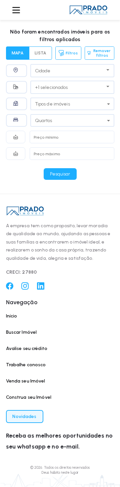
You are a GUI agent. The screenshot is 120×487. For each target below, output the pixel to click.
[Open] (108, 70)
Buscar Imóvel (21, 332)
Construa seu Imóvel (29, 397)
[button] (88, 10)
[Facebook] (9, 288)
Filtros (72, 53)
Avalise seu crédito (27, 348)
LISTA (40, 53)
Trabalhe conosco (26, 365)
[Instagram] (25, 288)
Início (11, 316)
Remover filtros (102, 53)
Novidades (24, 416)
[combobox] (67, 69)
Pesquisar (60, 174)
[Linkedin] (40, 288)
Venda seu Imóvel (25, 381)
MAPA (17, 53)
